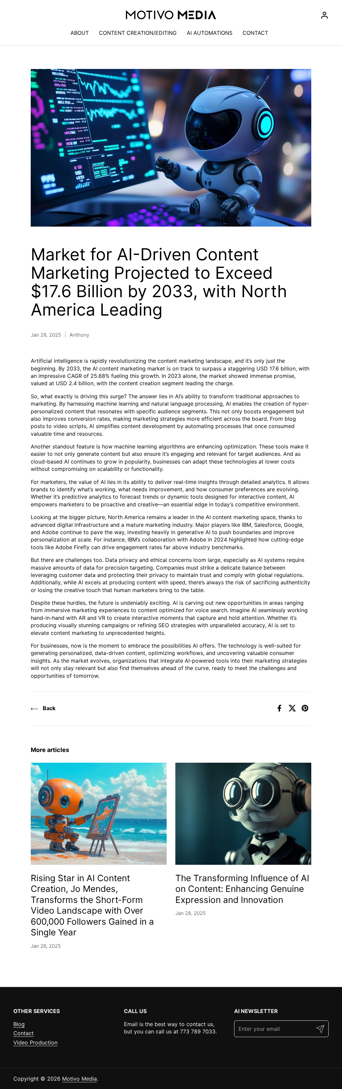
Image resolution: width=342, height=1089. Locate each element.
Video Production (35, 1042)
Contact (23, 1033)
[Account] (324, 15)
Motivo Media (79, 1078)
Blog (19, 1024)
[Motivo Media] (171, 15)
